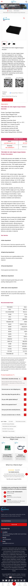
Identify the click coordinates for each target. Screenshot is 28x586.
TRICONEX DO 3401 (20, 421)
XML (7, 575)
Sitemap (23, 574)
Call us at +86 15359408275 (14, 491)
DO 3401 (11, 421)
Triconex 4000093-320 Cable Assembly (20, 455)
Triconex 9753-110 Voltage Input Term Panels (7, 455)
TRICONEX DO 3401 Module (9, 426)
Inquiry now (8, 100)
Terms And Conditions (15, 575)
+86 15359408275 (7, 539)
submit (13, 524)
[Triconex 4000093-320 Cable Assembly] (20, 447)
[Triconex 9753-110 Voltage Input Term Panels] (7, 447)
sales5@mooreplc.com (8, 543)
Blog (4, 575)
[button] (25, 451)
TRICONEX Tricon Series (8, 431)
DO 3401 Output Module (8, 424)
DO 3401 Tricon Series (7, 428)
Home (10, 10)
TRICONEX (16, 10)
